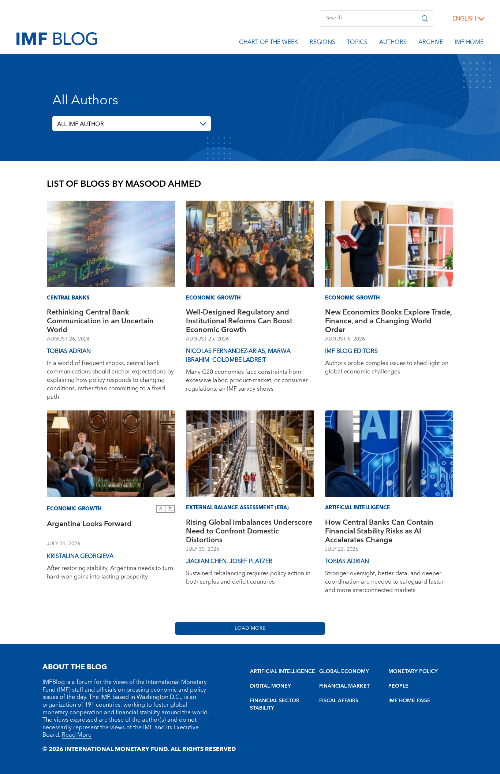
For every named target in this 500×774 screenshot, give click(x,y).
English (464, 18)
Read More (77, 735)
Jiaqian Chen (206, 561)
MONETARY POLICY (413, 671)
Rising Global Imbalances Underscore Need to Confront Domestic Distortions (249, 531)
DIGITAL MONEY (270, 686)
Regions (322, 43)
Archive (430, 43)
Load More (250, 628)
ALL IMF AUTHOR (80, 124)
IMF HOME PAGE (409, 700)
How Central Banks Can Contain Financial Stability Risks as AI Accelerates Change (379, 531)
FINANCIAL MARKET (344, 686)
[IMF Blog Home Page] (56, 38)
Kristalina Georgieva (80, 556)
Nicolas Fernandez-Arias (225, 351)
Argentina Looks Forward (89, 525)
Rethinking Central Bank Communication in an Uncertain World (100, 321)
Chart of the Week (268, 43)
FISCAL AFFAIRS (338, 700)
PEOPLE (398, 686)
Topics (357, 43)
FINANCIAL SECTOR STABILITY (274, 704)
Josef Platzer (251, 561)
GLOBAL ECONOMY (344, 671)
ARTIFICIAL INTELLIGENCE (282, 671)
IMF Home (469, 43)
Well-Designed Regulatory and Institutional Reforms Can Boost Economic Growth (239, 321)
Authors (393, 43)
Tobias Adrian (69, 351)
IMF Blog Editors (351, 351)
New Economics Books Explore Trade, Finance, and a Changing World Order (388, 321)
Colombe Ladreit (239, 360)
